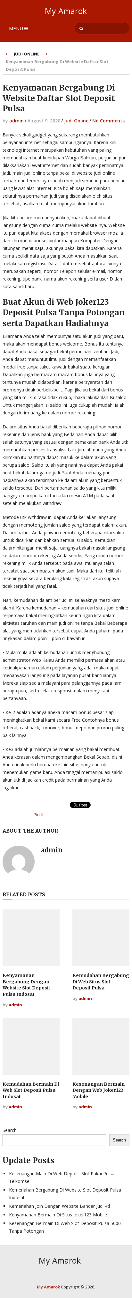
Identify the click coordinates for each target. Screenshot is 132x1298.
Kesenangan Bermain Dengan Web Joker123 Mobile (98, 1090)
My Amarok (66, 11)
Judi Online (26, 54)
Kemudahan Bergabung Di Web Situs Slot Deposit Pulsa (100, 982)
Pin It (38, 815)
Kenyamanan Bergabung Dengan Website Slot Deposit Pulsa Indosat (26, 985)
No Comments (108, 121)
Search (10, 1130)
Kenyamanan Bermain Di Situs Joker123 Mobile (58, 1215)
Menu (16, 28)
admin (16, 121)
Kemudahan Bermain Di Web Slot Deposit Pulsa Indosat (31, 1090)
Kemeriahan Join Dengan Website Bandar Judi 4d (59, 1206)
